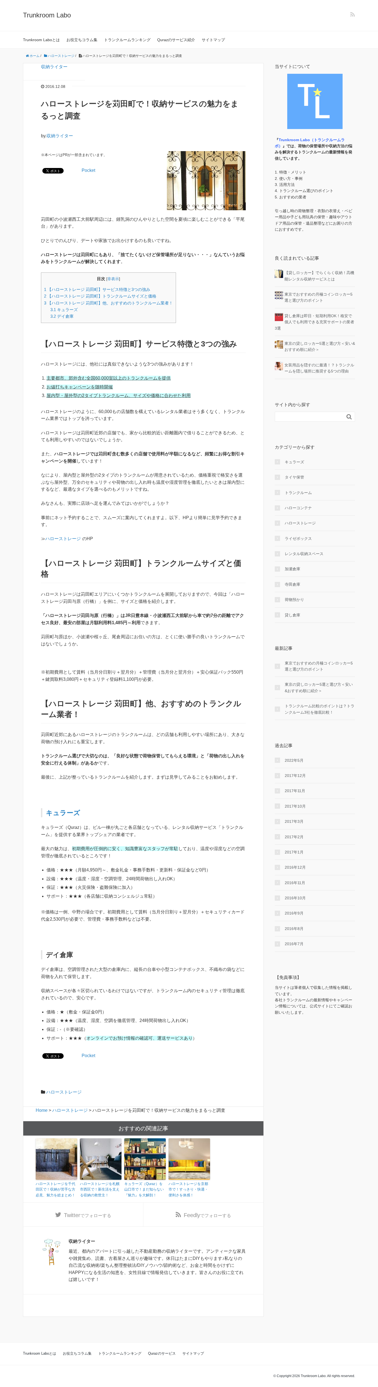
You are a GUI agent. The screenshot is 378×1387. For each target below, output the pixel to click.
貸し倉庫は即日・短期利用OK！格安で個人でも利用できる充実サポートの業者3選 (314, 322)
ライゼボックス (298, 538)
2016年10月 (295, 898)
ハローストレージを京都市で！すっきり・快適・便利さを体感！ (188, 1189)
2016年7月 (294, 944)
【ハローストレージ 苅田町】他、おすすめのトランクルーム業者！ (108, 303)
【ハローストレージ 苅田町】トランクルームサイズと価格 (100, 296)
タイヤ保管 (294, 477)
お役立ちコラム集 (81, 40)
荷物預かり (294, 599)
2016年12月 (295, 867)
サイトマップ (213, 40)
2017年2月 (294, 837)
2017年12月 (295, 775)
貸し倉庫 (292, 615)
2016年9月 (294, 913)
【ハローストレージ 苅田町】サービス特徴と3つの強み (97, 289)
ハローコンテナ (298, 508)
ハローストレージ (63, 538)
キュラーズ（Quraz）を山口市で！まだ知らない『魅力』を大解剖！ (144, 1189)
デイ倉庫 (62, 316)
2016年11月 (295, 883)
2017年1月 (294, 852)
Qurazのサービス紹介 (176, 40)
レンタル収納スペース (304, 553)
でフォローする (87, 1215)
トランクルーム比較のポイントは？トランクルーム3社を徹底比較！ (319, 709)
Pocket (88, 170)
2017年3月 (294, 821)
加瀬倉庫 (292, 569)
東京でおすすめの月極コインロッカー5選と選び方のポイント (319, 666)
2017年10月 (295, 806)
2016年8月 (294, 928)
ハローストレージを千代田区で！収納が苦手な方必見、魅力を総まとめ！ (55, 1189)
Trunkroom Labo (47, 15)
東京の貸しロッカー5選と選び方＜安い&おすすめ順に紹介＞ (319, 687)
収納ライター (54, 66)
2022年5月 (294, 760)
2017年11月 (295, 791)
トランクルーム (298, 492)
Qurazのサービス (162, 1353)
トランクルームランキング (127, 40)
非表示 (113, 279)
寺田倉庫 (292, 584)
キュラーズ (64, 309)
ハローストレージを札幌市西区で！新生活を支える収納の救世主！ (100, 1189)
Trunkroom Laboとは (41, 40)
